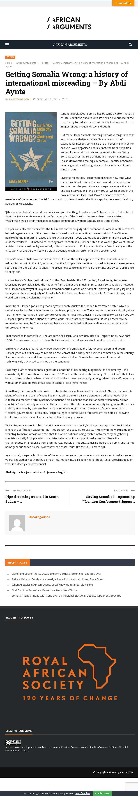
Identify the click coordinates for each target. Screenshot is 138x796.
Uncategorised (19, 99)
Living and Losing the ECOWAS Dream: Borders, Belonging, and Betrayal (56, 573)
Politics (10, 57)
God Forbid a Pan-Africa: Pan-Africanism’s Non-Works (44, 590)
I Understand (102, 793)
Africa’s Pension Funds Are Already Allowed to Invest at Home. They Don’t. (58, 579)
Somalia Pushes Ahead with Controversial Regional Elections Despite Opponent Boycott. (66, 595)
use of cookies (82, 793)
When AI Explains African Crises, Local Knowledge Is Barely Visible (52, 584)
